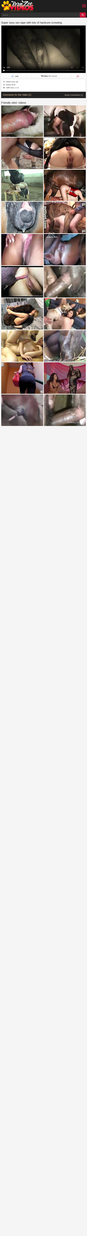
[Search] (83, 14)
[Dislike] (78, 76)
